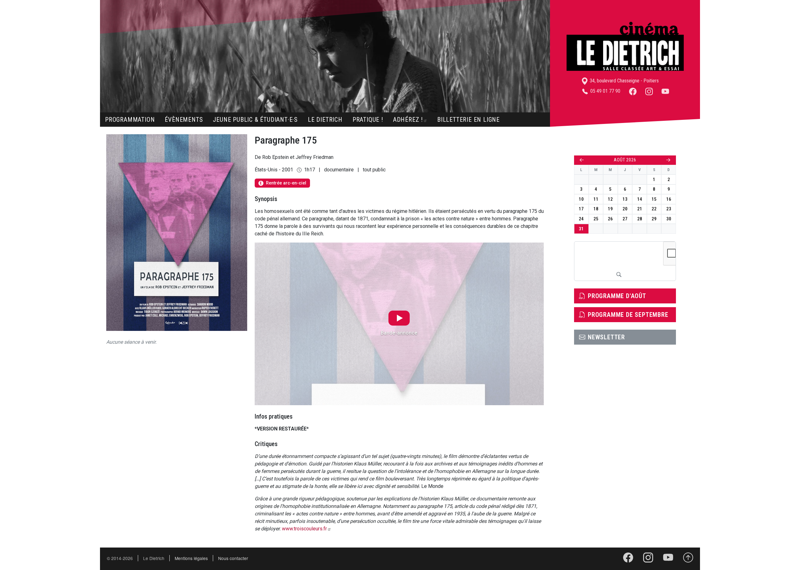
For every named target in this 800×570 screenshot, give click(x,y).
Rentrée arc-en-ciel (283, 183)
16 (668, 199)
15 (654, 199)
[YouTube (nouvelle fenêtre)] (665, 91)
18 (595, 209)
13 (625, 199)
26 (610, 219)
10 (581, 199)
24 (581, 219)
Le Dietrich (325, 119)
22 (654, 209)
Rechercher (618, 274)
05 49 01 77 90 (604, 91)
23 (668, 209)
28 (639, 219)
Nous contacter (233, 558)
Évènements (184, 119)
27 (625, 219)
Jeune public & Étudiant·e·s (255, 119)
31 (581, 229)
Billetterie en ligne (468, 119)
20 (625, 209)
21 (639, 209)
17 (581, 209)
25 (595, 219)
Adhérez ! (408, 119)
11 (595, 199)
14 (639, 199)
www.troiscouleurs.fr (304, 529)
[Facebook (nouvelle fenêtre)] (633, 91)
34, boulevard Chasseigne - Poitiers (623, 81)
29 (654, 219)
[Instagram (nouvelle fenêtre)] (649, 91)
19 (610, 209)
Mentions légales (191, 558)
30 (668, 219)
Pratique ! (367, 119)
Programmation (130, 119)
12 (610, 199)
